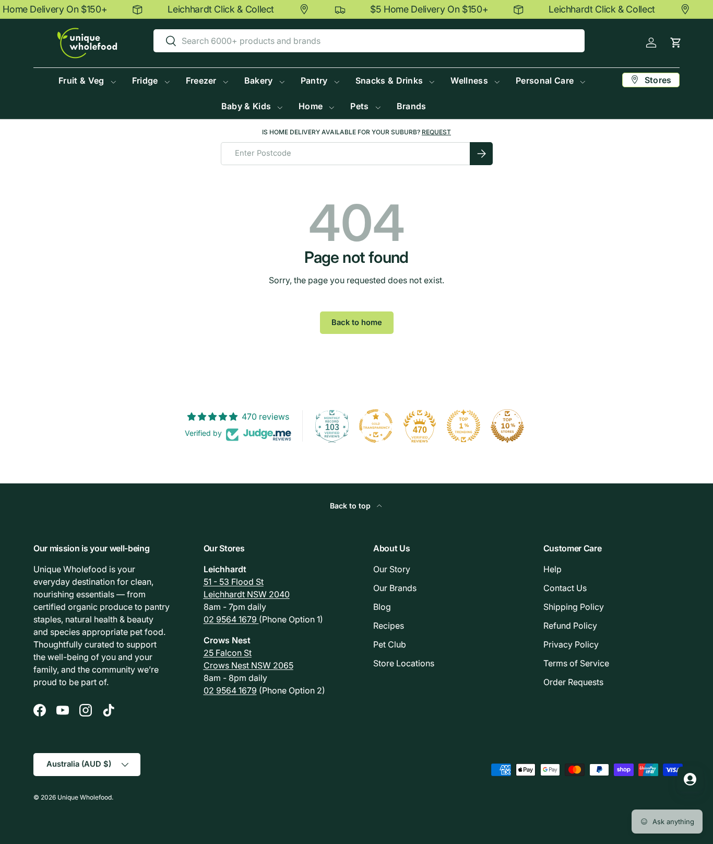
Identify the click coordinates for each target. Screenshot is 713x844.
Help (552, 569)
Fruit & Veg (81, 80)
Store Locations (403, 663)
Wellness (469, 80)
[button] (676, 42)
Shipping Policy (573, 607)
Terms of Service (576, 663)
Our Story (391, 569)
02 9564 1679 (231, 619)
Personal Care (545, 80)
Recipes (388, 625)
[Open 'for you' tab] (690, 779)
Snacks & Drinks (389, 80)
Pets (359, 106)
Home (311, 106)
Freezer (201, 80)
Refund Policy (570, 625)
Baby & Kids (246, 106)
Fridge (145, 80)
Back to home (356, 322)
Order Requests (573, 682)
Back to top (351, 505)
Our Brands (395, 588)
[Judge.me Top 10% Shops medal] (507, 426)
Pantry (314, 80)
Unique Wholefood (84, 797)
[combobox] (369, 40)
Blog (382, 607)
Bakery (258, 80)
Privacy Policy (571, 644)
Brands (411, 106)
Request (436, 132)
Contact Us (565, 588)
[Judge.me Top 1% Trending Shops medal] (463, 426)
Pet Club (389, 644)
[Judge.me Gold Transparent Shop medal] (376, 426)
